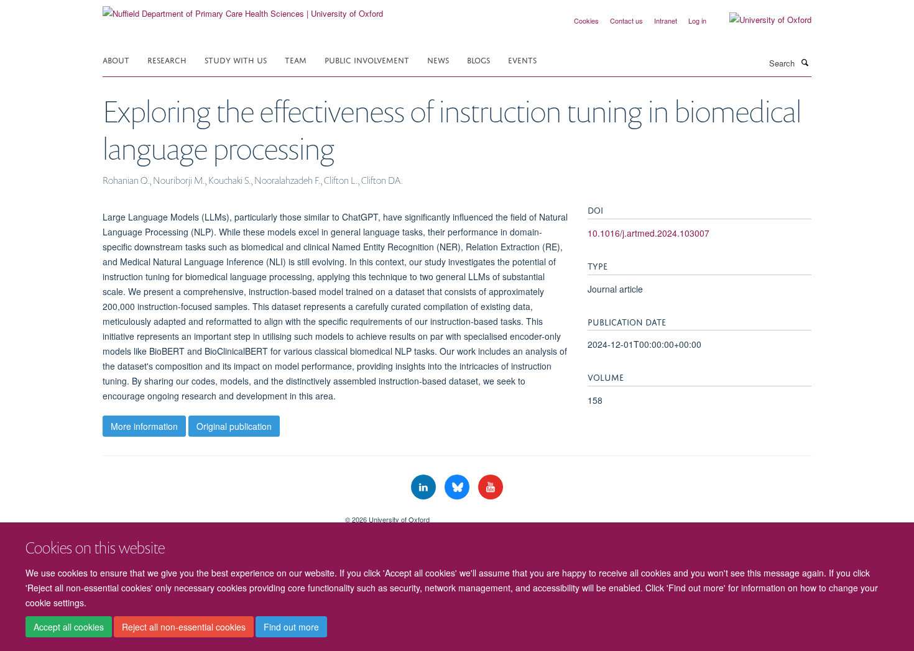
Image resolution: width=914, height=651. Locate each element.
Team (296, 59)
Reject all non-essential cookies (184, 627)
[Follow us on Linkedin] (424, 487)
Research (167, 59)
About (116, 59)
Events (522, 59)
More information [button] (144, 426)
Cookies (586, 20)
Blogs (478, 59)
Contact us (626, 20)
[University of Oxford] (761, 19)
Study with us (236, 59)
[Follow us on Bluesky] (458, 487)
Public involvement (367, 59)
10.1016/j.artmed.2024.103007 (648, 233)
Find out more (291, 627)
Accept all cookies (69, 627)
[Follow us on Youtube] (490, 487)
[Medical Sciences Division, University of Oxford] (214, 515)
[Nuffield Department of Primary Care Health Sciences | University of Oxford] (243, 9)
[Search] (804, 62)
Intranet (665, 20)
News (438, 59)
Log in (697, 20)
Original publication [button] (234, 426)
